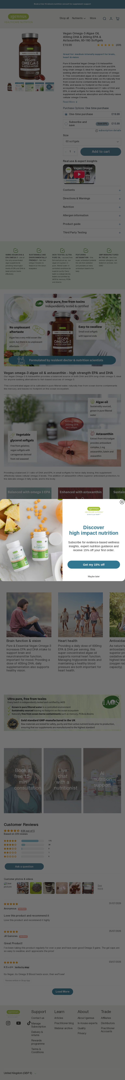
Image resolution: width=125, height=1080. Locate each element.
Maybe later (94, 576)
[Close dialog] (122, 502)
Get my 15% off (94, 564)
